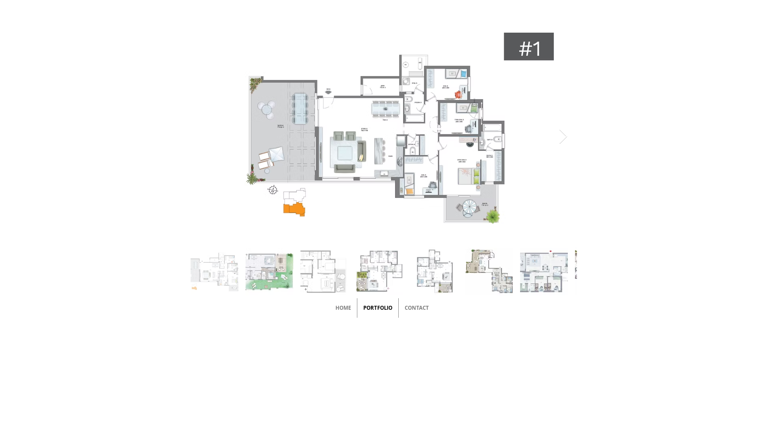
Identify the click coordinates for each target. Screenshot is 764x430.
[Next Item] (563, 137)
